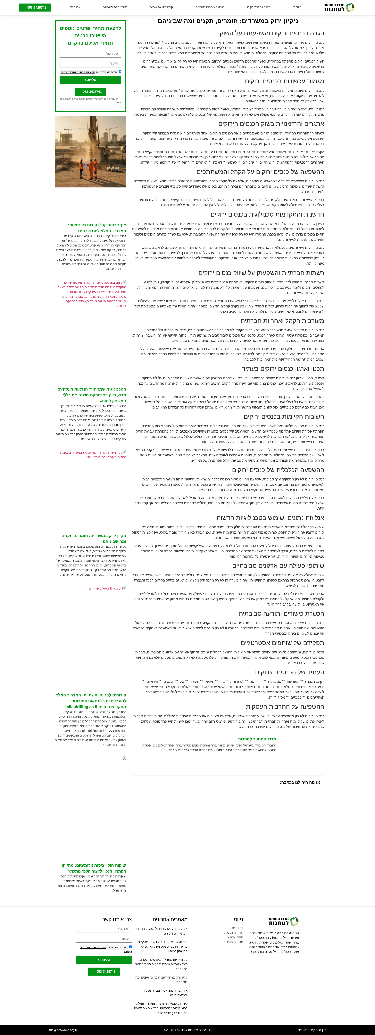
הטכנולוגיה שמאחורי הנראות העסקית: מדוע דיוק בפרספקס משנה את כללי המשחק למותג (92, 395)
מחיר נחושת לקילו (259, 7)
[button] (137, 782)
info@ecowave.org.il (62, 1030)
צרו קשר (75, 7)
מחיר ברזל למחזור (115, 7)
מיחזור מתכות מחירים (210, 7)
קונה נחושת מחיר (161, 7)
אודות (297, 7)
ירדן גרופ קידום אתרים (312, 1030)
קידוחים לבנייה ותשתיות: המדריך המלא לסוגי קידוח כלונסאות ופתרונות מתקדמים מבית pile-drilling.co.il (90, 701)
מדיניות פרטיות (85, 72)
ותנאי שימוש (68, 72)
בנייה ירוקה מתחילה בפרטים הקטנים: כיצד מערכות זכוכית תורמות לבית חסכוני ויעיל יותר (161, 964)
